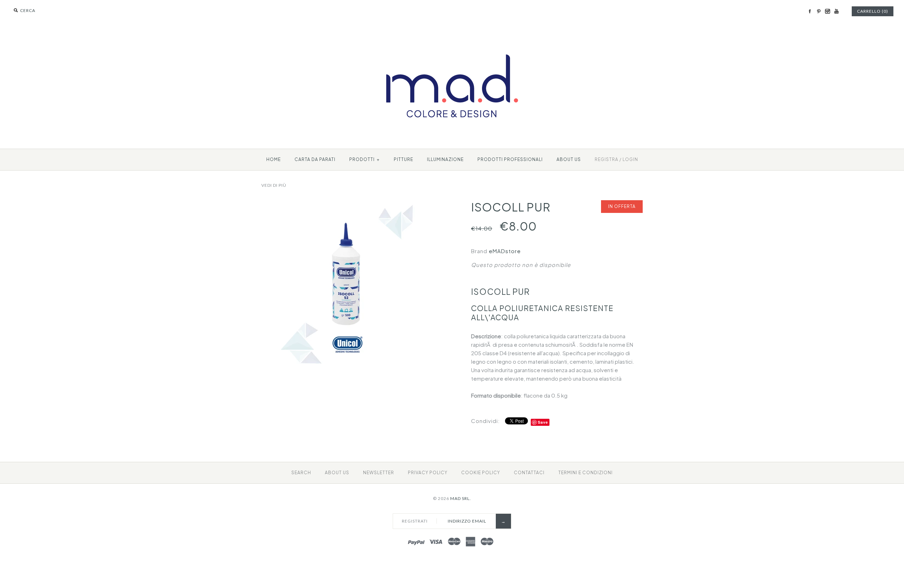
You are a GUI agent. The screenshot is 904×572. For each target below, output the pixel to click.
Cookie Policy (480, 472)
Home (273, 159)
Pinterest (818, 11)
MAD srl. (460, 498)
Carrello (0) (872, 11)
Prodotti (364, 159)
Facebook (810, 11)
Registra (606, 159)
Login (630, 159)
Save (543, 422)
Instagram (827, 11)
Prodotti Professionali (510, 159)
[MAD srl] (452, 41)
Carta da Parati (315, 159)
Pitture (403, 159)
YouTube (836, 11)
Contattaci (529, 472)
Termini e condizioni (585, 472)
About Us (337, 472)
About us (569, 159)
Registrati (415, 521)
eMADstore (505, 251)
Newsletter (378, 472)
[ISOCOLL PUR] (347, 204)
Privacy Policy (427, 472)
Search (301, 472)
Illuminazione (445, 159)
